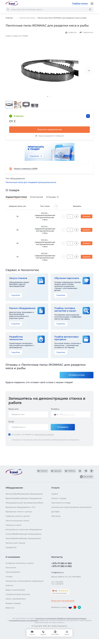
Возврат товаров (13, 603)
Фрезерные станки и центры (19, 512)
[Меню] (92, 3)
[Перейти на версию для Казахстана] (79, 607)
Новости (9, 585)
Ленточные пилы (27, 18)
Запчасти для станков (15, 543)
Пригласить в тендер (61, 503)
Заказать (86, 216)
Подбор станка (80, 3)
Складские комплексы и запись (20, 563)
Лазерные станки (13, 525)
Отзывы (52, 197)
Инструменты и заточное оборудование (24, 529)
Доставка (55, 512)
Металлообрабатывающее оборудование (24, 494)
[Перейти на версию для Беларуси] (74, 607)
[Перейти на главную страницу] (12, 3)
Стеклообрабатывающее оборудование (23, 534)
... (16, 18)
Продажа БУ (11, 547)
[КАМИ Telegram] (86, 471)
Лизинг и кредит (59, 498)
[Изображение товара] (49, 70)
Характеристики (16, 197)
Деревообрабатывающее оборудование (24, 498)
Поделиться (88, 32)
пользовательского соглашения (23, 620)
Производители (13, 572)
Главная (9, 18)
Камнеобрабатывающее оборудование (23, 538)
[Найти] (8, 9)
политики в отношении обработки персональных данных (60, 618)
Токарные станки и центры (18, 516)
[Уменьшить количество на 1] (64, 216)
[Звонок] (43, 633)
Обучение (55, 516)
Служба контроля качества (18, 594)
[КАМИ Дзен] (91, 471)
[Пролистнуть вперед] (56, 206)
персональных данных (44, 434)
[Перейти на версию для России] (70, 607)
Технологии (11, 568)
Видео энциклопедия (15, 590)
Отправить (62, 427)
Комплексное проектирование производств (71, 507)
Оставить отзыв (77, 375)
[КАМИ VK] (80, 471)
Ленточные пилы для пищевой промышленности (31, 182)
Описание (36, 197)
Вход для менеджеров (62, 601)
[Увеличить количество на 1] (76, 216)
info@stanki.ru (57, 572)
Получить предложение (49, 129)
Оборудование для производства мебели (24, 503)
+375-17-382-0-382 (61, 563)
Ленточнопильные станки (17, 521)
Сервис (54, 494)
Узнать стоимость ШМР (26, 169)
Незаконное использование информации (24, 581)
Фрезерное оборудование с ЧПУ (20, 507)
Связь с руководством (16, 599)
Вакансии (10, 608)
